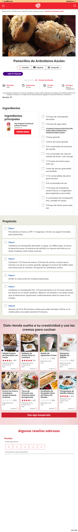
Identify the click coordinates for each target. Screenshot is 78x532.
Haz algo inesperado (39, 415)
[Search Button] (75, 5)
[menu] (3, 6)
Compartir (55, 67)
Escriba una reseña (46, 80)
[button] (7, 97)
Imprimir (39, 67)
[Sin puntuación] (29, 80)
